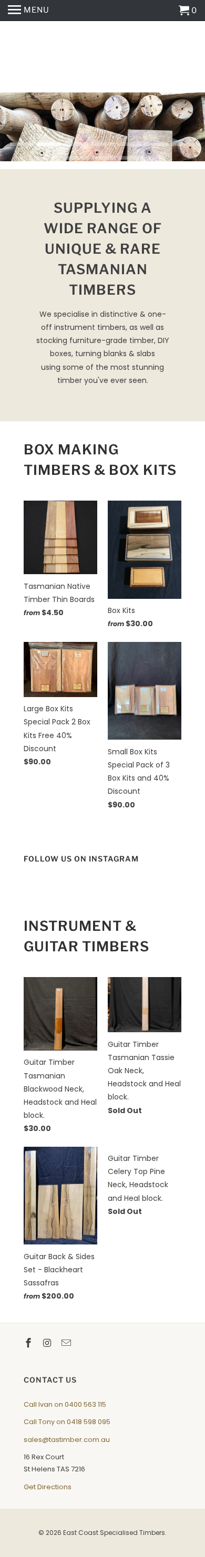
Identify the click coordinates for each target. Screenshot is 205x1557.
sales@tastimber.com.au (67, 1440)
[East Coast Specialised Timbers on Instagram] (48, 1343)
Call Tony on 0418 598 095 (67, 1422)
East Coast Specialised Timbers (103, 57)
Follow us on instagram (81, 858)
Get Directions (47, 1487)
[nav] (28, 10)
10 (131, 158)
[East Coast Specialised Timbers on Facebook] (29, 1343)
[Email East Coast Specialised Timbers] (67, 1343)
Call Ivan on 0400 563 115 (65, 1404)
